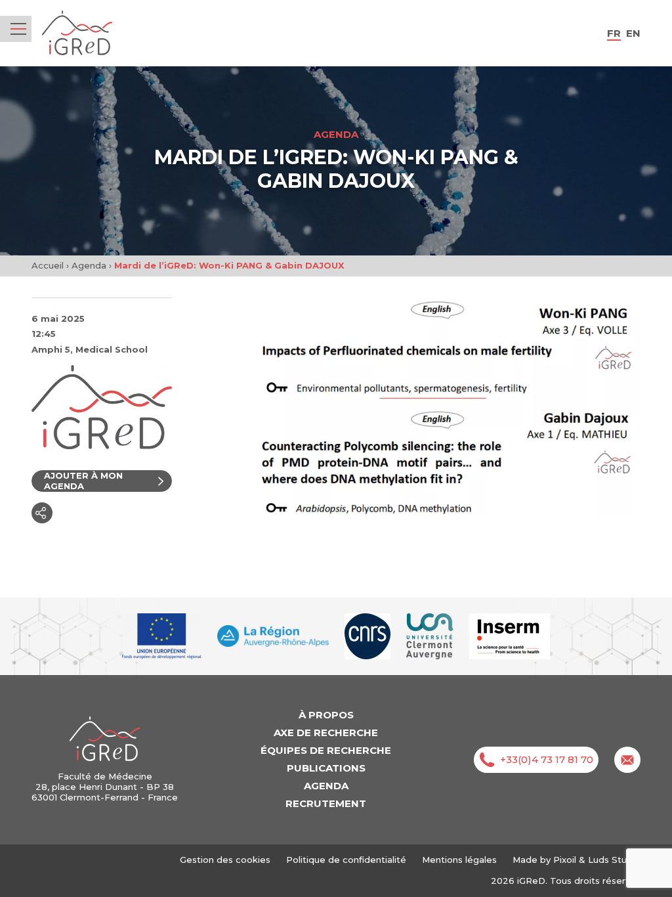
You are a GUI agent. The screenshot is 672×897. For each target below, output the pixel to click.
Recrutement (325, 803)
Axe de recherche (326, 732)
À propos (326, 715)
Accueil (48, 265)
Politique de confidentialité (346, 859)
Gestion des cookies (225, 860)
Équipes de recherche (326, 750)
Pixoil (564, 859)
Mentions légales (459, 859)
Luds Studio (614, 859)
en (633, 33)
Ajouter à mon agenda (83, 480)
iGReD (77, 33)
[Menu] (18, 29)
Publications (326, 768)
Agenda (89, 265)
